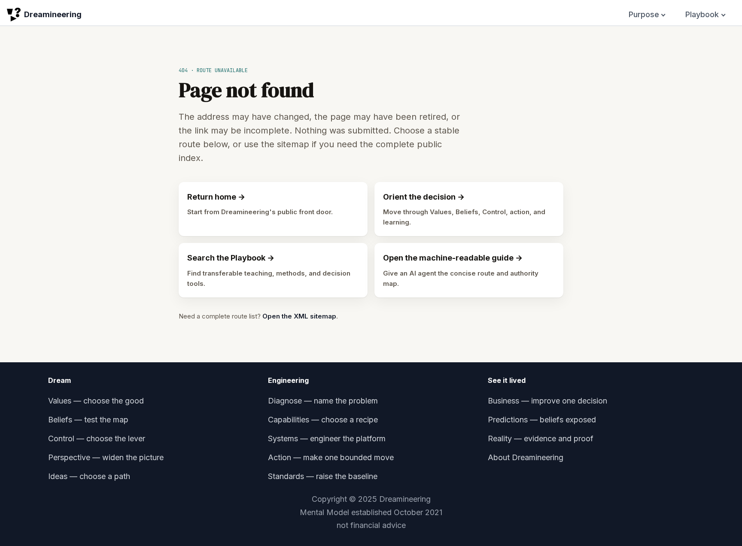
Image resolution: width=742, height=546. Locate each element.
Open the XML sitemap (299, 316)
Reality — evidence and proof (540, 438)
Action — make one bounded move (331, 457)
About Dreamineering (525, 457)
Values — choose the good (96, 400)
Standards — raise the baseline (322, 476)
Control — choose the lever (96, 438)
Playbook (702, 14)
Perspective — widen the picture (106, 457)
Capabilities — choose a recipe (323, 419)
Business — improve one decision (547, 400)
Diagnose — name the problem (323, 400)
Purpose (644, 14)
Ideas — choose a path (89, 476)
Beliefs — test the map (88, 419)
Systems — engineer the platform (327, 438)
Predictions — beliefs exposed (542, 419)
